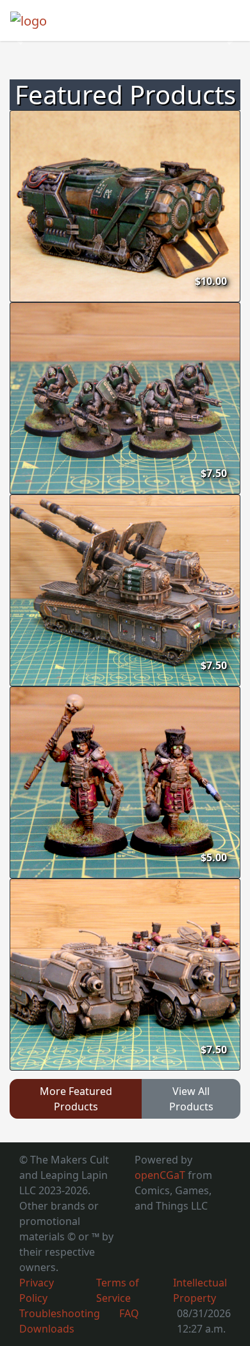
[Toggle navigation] (222, 20)
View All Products (191, 1099)
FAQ (129, 1313)
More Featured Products (76, 1099)
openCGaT (161, 1175)
